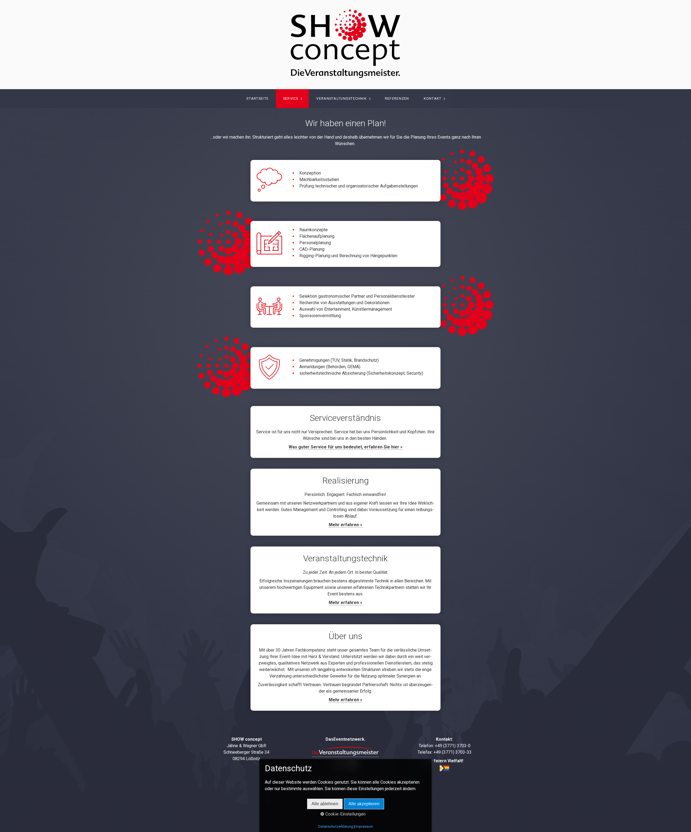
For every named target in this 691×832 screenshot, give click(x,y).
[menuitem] (257, 98)
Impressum (364, 826)
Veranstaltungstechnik (341, 98)
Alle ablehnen (324, 803)
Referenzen (397, 98)
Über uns (345, 667)
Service (291, 98)
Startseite (257, 98)
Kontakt (433, 98)
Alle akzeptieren (364, 803)
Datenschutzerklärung (335, 826)
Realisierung (345, 502)
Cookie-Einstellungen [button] (344, 814)
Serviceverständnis (345, 432)
